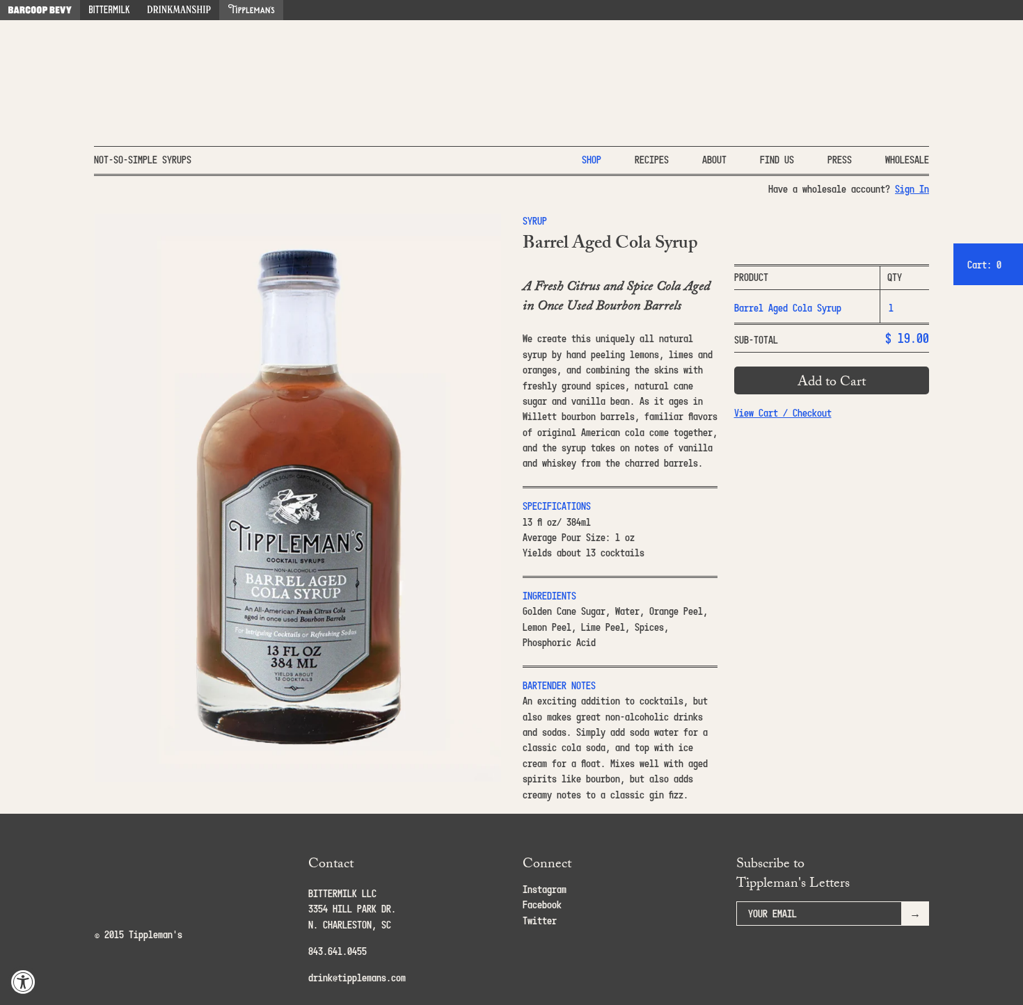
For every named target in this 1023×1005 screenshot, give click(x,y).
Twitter (540, 920)
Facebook (542, 904)
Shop (591, 160)
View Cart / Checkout (783, 413)
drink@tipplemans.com (357, 977)
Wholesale (907, 160)
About (714, 160)
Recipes (652, 160)
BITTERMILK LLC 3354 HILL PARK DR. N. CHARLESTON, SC (352, 909)
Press (839, 160)
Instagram (544, 889)
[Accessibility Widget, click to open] (23, 981)
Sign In (912, 189)
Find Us (777, 160)
